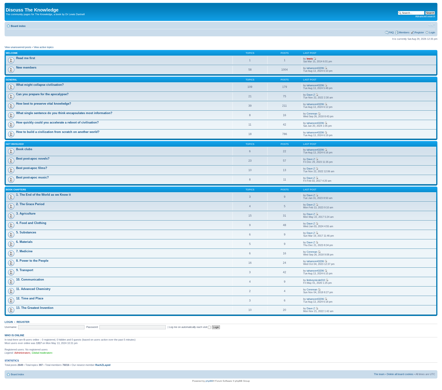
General (11, 79)
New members (26, 67)
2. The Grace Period (30, 204)
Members (404, 32)
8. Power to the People (32, 260)
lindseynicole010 (316, 280)
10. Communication (30, 279)
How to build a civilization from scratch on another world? (57, 132)
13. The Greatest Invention (34, 308)
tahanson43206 (315, 68)
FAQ (391, 32)
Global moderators (42, 352)
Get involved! (15, 144)
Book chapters (16, 189)
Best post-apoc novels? (32, 158)
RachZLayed (102, 365)
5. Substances (26, 232)
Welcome (12, 53)
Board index (18, 26)
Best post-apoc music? (32, 177)
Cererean (312, 113)
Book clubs (24, 149)
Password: (92, 327)
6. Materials (24, 242)
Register (419, 32)
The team (379, 374)
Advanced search (425, 16)
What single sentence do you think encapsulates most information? (64, 113)
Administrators (22, 352)
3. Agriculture (25, 213)
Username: (11, 327)
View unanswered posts (18, 47)
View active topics (44, 47)
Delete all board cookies (400, 374)
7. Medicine (24, 251)
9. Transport (24, 270)
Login (432, 32)
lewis (310, 58)
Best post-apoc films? (31, 168)
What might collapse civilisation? (40, 84)
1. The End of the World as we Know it (43, 194)
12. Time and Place (29, 298)
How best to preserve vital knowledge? (43, 103)
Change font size (431, 25)
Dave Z (311, 94)
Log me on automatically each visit (188, 327)
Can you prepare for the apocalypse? (42, 94)
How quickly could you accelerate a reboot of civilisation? (57, 122)
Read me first (25, 58)
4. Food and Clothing (31, 223)
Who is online (14, 335)
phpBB (209, 381)
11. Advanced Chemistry (33, 289)
